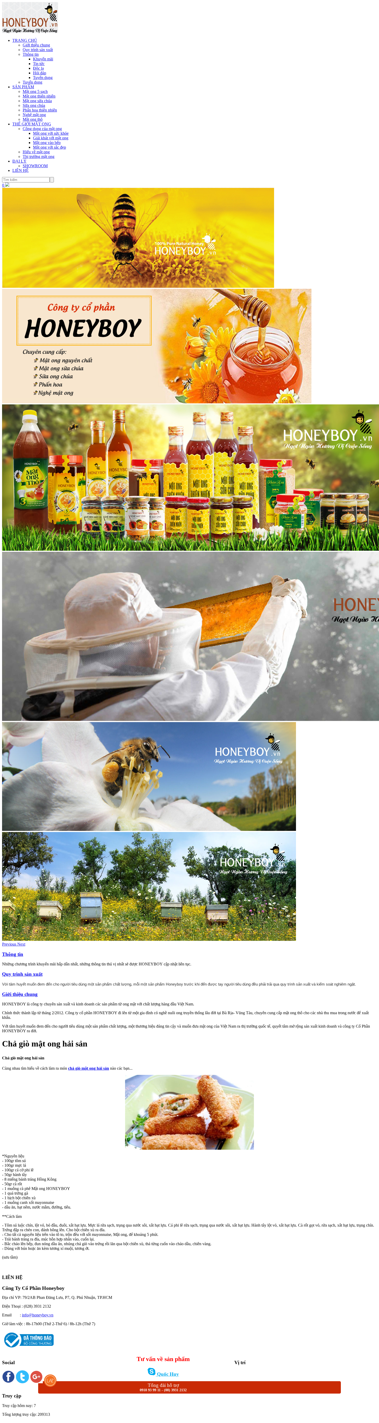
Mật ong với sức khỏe (51, 133)
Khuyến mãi (43, 59)
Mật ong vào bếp (47, 142)
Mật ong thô (33, 119)
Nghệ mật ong (34, 115)
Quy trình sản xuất (38, 49)
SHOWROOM (35, 166)
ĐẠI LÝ (19, 161)
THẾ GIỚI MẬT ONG (31, 124)
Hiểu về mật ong (36, 152)
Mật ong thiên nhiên (39, 96)
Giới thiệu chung (36, 45)
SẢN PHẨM (23, 87)
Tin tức (39, 63)
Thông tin (31, 54)
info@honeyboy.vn (37, 1315)
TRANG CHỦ (24, 40)
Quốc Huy (167, 1374)
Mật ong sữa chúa (37, 101)
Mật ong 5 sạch (35, 91)
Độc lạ (38, 68)
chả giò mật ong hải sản (88, 1068)
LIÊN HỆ (20, 170)
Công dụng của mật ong (42, 128)
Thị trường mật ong (38, 156)
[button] (9, 944)
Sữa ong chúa (34, 105)
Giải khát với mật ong (50, 138)
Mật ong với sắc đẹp (49, 147)
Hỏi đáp (39, 73)
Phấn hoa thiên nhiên (40, 110)
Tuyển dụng (43, 77)
